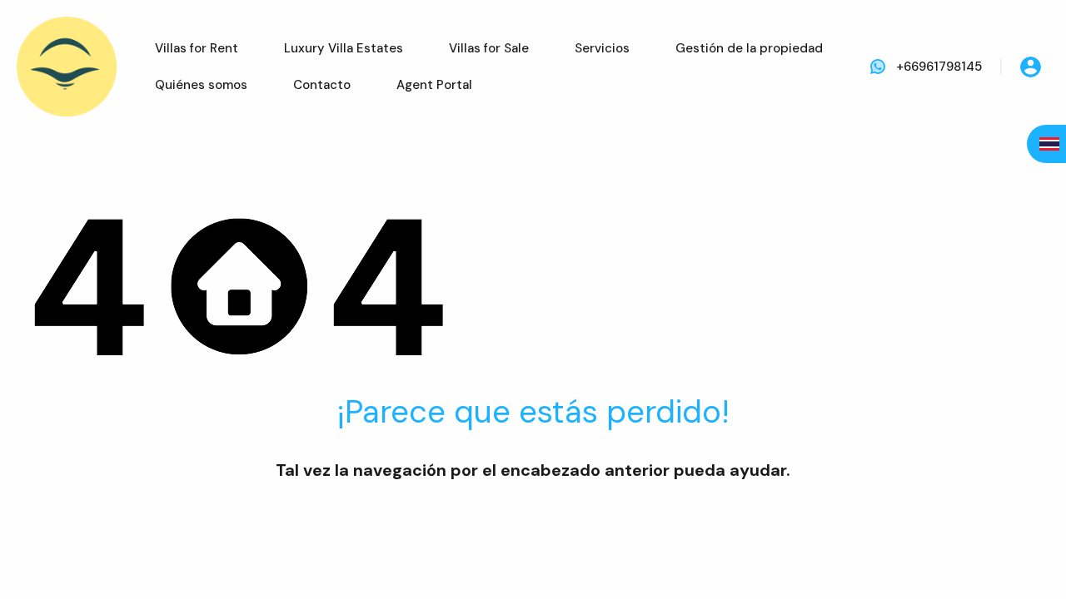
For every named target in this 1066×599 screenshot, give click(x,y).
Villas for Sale (489, 48)
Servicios (602, 48)
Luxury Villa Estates (343, 48)
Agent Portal (434, 85)
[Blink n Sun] (67, 66)
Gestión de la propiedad (749, 48)
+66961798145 (939, 66)
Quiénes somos (201, 85)
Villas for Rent (196, 48)
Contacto (322, 85)
